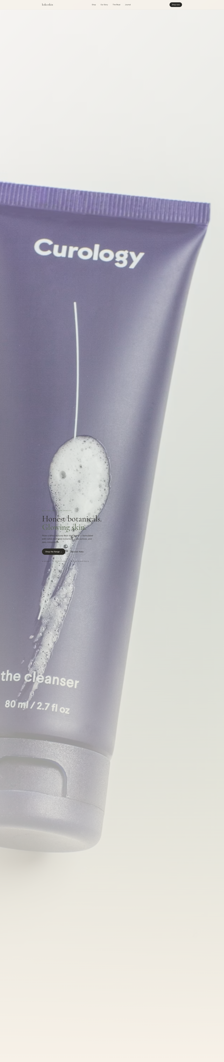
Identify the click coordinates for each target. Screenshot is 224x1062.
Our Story (104, 5)
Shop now (176, 5)
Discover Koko (77, 551)
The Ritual (116, 5)
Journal (128, 5)
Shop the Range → (53, 551)
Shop (94, 5)
